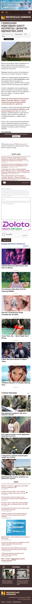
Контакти (9, 602)
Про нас (3, 602)
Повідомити (16, 136)
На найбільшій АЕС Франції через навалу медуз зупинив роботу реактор (15, 508)
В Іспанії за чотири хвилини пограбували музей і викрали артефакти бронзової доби (15, 543)
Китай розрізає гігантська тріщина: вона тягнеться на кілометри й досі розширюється (14, 497)
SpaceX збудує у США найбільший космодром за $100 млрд (15, 537)
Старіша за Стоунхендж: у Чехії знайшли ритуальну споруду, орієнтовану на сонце (13, 492)
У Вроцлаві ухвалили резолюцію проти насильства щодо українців (12, 554)
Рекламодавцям (17, 602)
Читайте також (16, 154)
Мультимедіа (16, 567)
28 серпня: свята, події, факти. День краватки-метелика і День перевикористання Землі (14, 503)
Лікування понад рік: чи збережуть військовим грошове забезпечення (14, 486)
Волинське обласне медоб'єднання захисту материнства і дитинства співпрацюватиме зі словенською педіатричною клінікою (14, 159)
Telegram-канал (19, 144)
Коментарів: (18, 34)
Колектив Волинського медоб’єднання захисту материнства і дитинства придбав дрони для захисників (14, 165)
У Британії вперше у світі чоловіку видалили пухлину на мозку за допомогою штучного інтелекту (14, 515)
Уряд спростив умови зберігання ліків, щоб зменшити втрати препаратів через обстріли (14, 548)
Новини (16, 482)
